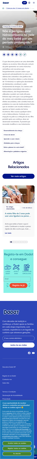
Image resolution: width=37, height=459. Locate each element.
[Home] (5, 2)
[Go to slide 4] (16, 242)
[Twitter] (8, 54)
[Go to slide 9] (24, 242)
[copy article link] (24, 54)
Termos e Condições (9, 392)
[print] (20, 54)
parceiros (9, 413)
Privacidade (6, 399)
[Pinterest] (16, 54)
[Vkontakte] (12, 54)
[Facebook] (4, 54)
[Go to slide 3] (14, 242)
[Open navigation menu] (34, 2)
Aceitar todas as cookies (17, 443)
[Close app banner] (34, 451)
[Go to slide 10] (26, 242)
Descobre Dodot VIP (9, 367)
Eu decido (17, 454)
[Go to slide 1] (11, 242)
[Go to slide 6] (19, 242)
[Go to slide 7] (21, 242)
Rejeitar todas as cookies (17, 448)
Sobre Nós (5, 383)
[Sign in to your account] (29, 2)
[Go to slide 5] (18, 242)
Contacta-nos (7, 379)
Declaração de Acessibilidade (12, 395)
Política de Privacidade (21, 429)
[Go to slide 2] (13, 242)
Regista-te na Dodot (9, 376)
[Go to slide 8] (23, 242)
